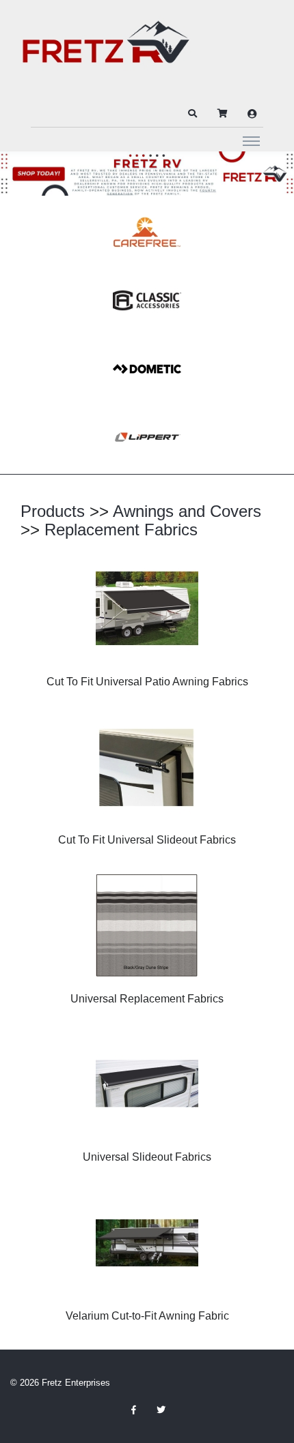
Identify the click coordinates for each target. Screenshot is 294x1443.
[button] (192, 114)
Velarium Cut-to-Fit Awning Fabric (147, 1316)
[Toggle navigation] (251, 140)
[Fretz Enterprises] (106, 49)
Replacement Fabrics (121, 529)
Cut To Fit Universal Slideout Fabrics (147, 840)
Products (53, 511)
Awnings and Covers (187, 511)
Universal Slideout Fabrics (147, 1157)
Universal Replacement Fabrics (147, 999)
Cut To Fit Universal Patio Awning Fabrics (147, 681)
